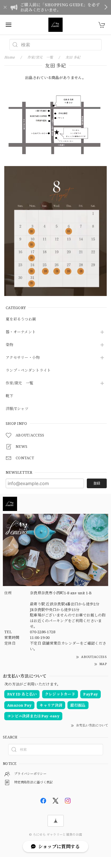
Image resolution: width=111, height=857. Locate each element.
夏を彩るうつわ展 (21, 319)
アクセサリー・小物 (23, 357)
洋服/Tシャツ (17, 409)
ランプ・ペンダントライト (28, 370)
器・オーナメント (21, 332)
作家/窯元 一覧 (19, 383)
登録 (96, 483)
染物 (9, 345)
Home (9, 57)
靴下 (9, 396)
